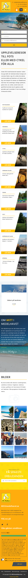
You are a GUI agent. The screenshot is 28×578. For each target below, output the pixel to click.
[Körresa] (21, 266)
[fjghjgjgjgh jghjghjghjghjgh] (7, 425)
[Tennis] (21, 200)
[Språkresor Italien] (21, 244)
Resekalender (7, 571)
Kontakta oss (24, 571)
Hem (2, 571)
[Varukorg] (21, 9)
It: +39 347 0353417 (22, 4)
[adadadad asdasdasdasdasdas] (20, 412)
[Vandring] (21, 134)
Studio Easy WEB (14, 577)
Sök (14, 45)
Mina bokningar (16, 571)
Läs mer (8, 121)
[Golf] (21, 222)
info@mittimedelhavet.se (20, 2)
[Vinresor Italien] (21, 178)
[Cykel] (21, 156)
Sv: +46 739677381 (22, 6)
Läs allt (19, 564)
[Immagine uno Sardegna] (7, 412)
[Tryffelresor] (21, 113)
